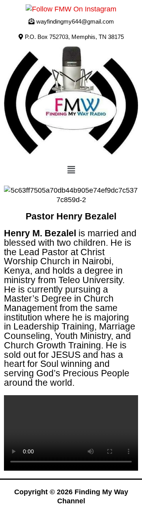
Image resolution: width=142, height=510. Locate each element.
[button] (71, 36)
